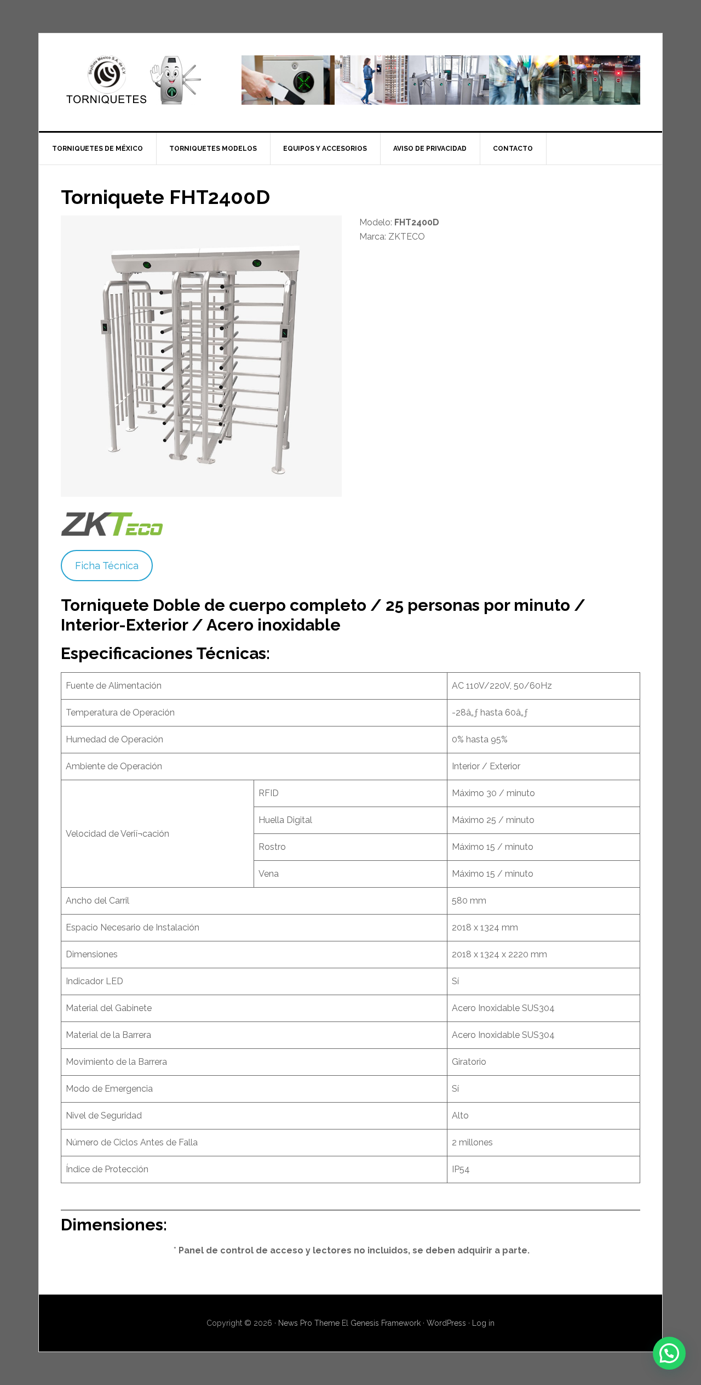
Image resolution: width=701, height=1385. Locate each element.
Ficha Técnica (107, 565)
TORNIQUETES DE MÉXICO (132, 80)
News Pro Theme (309, 1323)
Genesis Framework (385, 1323)
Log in (483, 1323)
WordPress (446, 1323)
